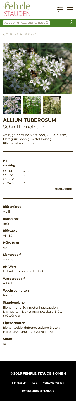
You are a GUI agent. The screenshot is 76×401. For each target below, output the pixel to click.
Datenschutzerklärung (38, 391)
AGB (34, 382)
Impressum (19, 382)
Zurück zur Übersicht (21, 34)
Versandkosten (53, 382)
